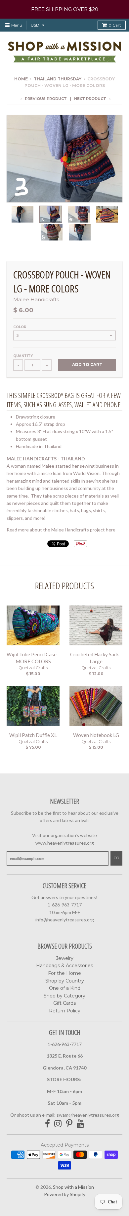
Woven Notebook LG (96, 735)
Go (116, 858)
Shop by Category (64, 996)
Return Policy (64, 1011)
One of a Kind (64, 988)
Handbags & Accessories (64, 966)
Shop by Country (64, 981)
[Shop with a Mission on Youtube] (80, 1124)
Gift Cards (64, 1003)
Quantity (23, 356)
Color (19, 327)
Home (21, 78)
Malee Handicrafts (36, 299)
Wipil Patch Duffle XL (33, 735)
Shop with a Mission (73, 1187)
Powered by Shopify (64, 1194)
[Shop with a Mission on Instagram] (58, 1124)
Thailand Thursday (57, 78)
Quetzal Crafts (33, 667)
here (110, 529)
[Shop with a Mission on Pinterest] (69, 1124)
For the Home (64, 973)
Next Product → (92, 98)
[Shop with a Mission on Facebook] (47, 1124)
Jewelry (64, 958)
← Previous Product (43, 98)
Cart (114, 25)
